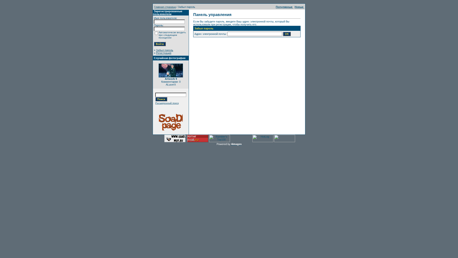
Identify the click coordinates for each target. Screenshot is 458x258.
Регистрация (163, 53)
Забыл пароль (164, 50)
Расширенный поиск (167, 103)
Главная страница (165, 6)
